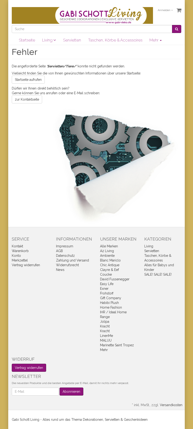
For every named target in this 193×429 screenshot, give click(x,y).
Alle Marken (109, 246)
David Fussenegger (114, 279)
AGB (59, 251)
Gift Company (110, 298)
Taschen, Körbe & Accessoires (115, 40)
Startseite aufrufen (28, 80)
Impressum (64, 246)
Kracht (105, 326)
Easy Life (106, 284)
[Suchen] (176, 29)
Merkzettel (20, 260)
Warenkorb (20, 251)
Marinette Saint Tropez (117, 345)
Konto (16, 255)
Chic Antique (109, 265)
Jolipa (104, 321)
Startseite (27, 40)
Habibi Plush (109, 303)
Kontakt (17, 246)
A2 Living (107, 251)
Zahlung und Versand (72, 260)
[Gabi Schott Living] (82, 15)
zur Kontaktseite (27, 99)
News (60, 270)
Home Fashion (111, 307)
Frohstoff (106, 293)
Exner (104, 288)
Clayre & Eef (109, 270)
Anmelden (164, 10)
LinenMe (106, 336)
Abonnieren (71, 391)
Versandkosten (171, 405)
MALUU (106, 340)
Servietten (72, 40)
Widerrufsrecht (67, 265)
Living (47, 40)
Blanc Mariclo (110, 260)
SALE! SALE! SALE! (158, 274)
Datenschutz (65, 255)
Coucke (106, 274)
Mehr (104, 350)
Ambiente (107, 255)
